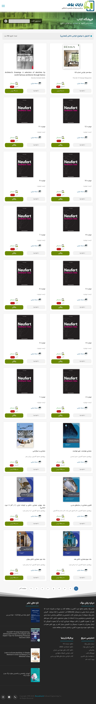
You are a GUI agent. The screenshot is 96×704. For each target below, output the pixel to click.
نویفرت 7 (42, 235)
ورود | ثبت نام (89, 659)
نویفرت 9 (42, 180)
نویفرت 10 (88, 180)
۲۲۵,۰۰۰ (60, 469)
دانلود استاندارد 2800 (66, 647)
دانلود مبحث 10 (68, 644)
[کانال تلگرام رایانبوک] (9, 697)
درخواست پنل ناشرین (87, 656)
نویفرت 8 (88, 235)
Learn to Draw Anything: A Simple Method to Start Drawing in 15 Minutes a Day (17, 654)
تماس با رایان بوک (88, 647)
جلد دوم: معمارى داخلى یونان (35, 559)
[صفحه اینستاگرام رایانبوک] (3, 697)
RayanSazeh (39, 696)
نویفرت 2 (88, 397)
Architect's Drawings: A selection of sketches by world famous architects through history (25, 73)
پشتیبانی (91, 650)
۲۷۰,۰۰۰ (14, 523)
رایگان (60, 145)
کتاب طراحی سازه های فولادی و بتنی (61, 656)
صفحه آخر (22, 588)
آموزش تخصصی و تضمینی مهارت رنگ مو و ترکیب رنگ (17, 674)
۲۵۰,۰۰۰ (60, 577)
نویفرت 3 (42, 343)
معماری (75, 23)
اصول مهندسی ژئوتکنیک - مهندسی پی (18, 615)
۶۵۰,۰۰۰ (60, 523)
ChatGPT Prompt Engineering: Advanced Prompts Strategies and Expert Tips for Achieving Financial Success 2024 (16, 635)
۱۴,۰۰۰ (14, 91)
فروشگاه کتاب (90, 653)
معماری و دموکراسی (39, 451)
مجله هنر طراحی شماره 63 (83, 72)
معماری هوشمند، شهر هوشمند (82, 451)
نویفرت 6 (88, 289)
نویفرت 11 (41, 126)
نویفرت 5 (42, 289)
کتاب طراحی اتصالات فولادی (64, 653)
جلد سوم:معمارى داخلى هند (82, 559)
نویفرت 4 (88, 343)
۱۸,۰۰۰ (60, 91)
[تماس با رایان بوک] (15, 697)
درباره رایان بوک (89, 644)
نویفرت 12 (88, 126)
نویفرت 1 (42, 397)
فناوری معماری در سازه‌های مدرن (81, 505)
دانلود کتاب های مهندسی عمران (63, 650)
